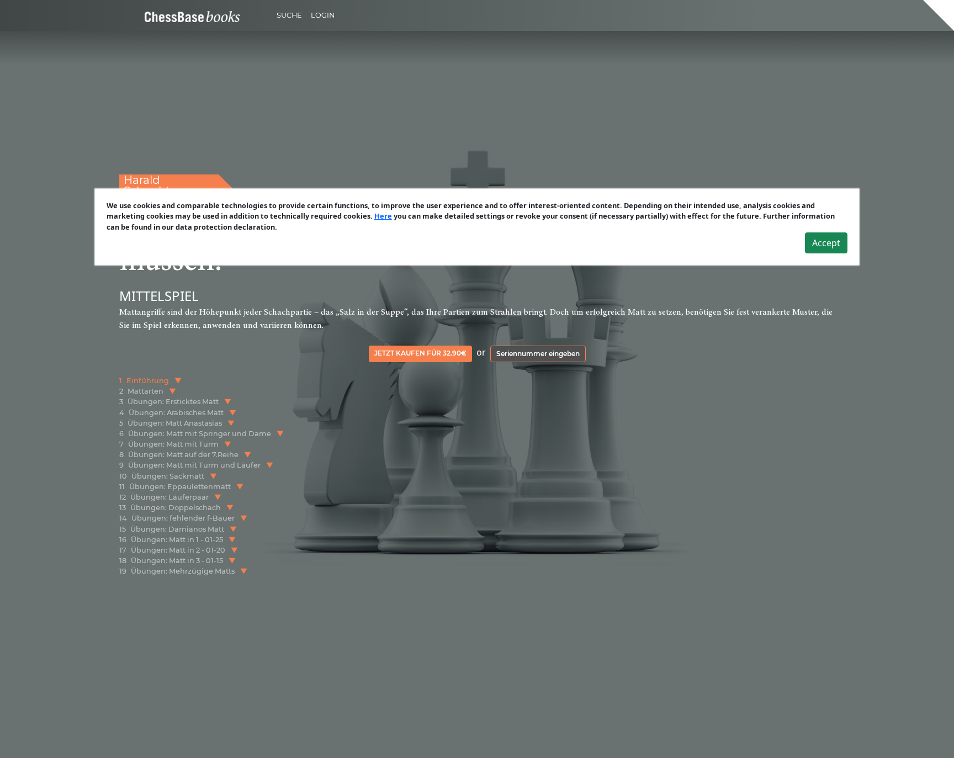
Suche (289, 15)
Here (383, 216)
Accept (826, 243)
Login (323, 15)
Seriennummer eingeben (538, 353)
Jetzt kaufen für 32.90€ (420, 353)
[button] (178, 380)
